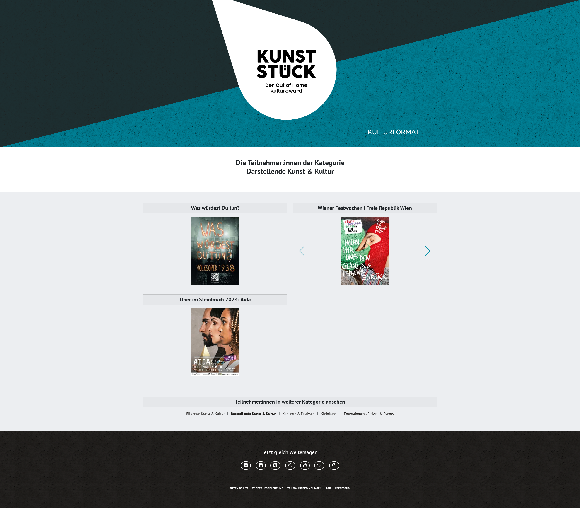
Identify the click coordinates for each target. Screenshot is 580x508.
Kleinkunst (329, 413)
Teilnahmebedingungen (304, 488)
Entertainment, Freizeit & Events (369, 413)
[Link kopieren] (334, 465)
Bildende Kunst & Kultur (205, 413)
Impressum (342, 488)
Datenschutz (239, 488)
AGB (328, 488)
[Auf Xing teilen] (275, 465)
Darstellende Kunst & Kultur (253, 413)
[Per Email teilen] (319, 465)
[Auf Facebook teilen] (246, 465)
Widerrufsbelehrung (267, 488)
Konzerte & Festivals (298, 413)
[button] (428, 251)
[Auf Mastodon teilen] (305, 465)
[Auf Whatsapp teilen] (290, 465)
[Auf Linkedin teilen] (261, 465)
